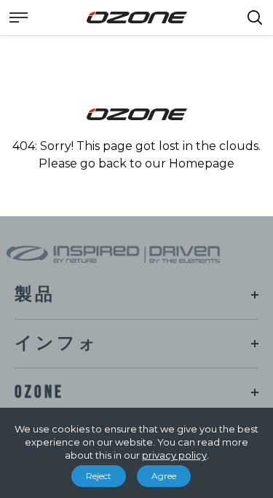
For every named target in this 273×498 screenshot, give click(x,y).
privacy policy (174, 455)
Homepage (201, 163)
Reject (98, 475)
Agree (163, 475)
